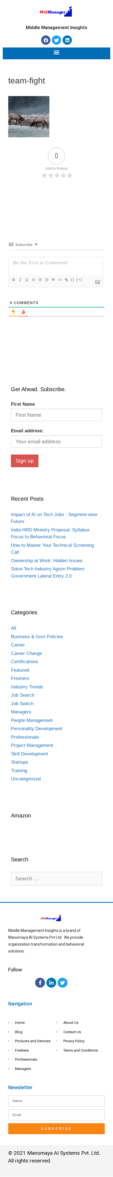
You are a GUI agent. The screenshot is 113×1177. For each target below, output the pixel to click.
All (13, 628)
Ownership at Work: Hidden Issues (47, 560)
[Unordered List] (46, 279)
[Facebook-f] (40, 983)
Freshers (20, 678)
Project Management (32, 745)
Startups (19, 762)
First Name (23, 404)
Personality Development (36, 728)
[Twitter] (56, 40)
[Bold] (13, 279)
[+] (79, 280)
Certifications (24, 661)
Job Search (22, 695)
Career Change (26, 653)
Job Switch (22, 703)
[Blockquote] (53, 279)
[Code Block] (59, 279)
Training (19, 770)
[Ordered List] (39, 279)
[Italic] (20, 279)
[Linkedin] (67, 40)
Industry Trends (27, 687)
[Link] (66, 279)
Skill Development (29, 753)
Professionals (25, 737)
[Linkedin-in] (51, 983)
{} (73, 280)
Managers (21, 711)
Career (18, 645)
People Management (32, 720)
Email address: (27, 430)
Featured (20, 670)
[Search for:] (56, 878)
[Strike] (33, 279)
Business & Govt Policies (37, 636)
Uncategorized (26, 778)
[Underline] (26, 279)
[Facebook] (45, 40)
